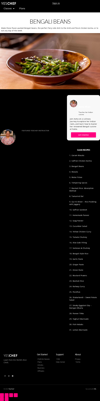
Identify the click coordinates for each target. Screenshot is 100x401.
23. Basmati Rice (76, 281)
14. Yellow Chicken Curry (80, 231)
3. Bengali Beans (76, 166)
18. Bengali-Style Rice (78, 253)
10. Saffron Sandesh (78, 210)
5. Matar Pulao (75, 177)
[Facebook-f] (5, 376)
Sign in (56, 3)
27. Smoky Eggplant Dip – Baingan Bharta (80, 306)
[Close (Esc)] (2, 395)
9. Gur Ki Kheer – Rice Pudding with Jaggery (82, 203)
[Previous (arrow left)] (2, 399)
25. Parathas (74, 292)
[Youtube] (12, 376)
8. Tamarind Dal (76, 196)
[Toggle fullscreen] (11, 395)
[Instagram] (9, 376)
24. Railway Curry (77, 286)
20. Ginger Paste (76, 264)
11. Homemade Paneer (79, 215)
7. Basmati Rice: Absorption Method (81, 189)
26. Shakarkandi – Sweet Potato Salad (83, 298)
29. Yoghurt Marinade (79, 319)
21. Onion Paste (76, 270)
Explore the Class (33, 150)
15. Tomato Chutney (78, 237)
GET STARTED (83, 135)
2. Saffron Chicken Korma (80, 161)
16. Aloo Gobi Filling (78, 242)
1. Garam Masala (76, 155)
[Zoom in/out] (16, 395)
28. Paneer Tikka (76, 313)
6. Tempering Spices (78, 183)
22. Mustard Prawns (78, 275)
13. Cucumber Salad (78, 226)
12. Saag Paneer (76, 221)
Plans (22, 8)
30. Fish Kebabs (76, 324)
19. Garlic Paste (76, 259)
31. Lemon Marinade (78, 330)
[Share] (7, 395)
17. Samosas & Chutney (79, 248)
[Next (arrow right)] (7, 399)
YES (8, 3)
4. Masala (73, 172)
